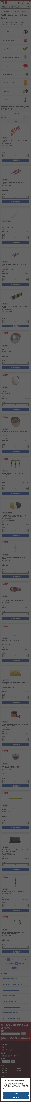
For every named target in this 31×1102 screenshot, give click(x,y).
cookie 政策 (19, 1086)
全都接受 (15, 1094)
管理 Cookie (15, 1097)
